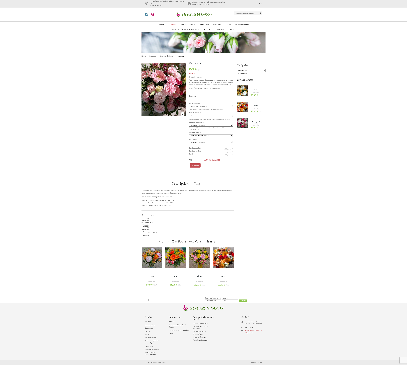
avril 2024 (145, 219)
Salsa (175, 276)
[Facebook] (148, 300)
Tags (197, 183)
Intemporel (256, 122)
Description (180, 183)
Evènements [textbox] (242, 73)
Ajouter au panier (212, 160)
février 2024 (145, 221)
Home (143, 56)
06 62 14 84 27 (250, 327)
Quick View (157, 258)
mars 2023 (145, 228)
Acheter (195, 165)
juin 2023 (144, 224)
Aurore (256, 89)
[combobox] (242, 73)
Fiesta (223, 276)
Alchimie (199, 276)
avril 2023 (145, 226)
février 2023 (145, 230)
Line (152, 276)
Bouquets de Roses (166, 56)
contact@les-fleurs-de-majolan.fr (253, 332)
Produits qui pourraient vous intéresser (187, 241)
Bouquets (152, 56)
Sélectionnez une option (151, 258)
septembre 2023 (147, 222)
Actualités (145, 236)
